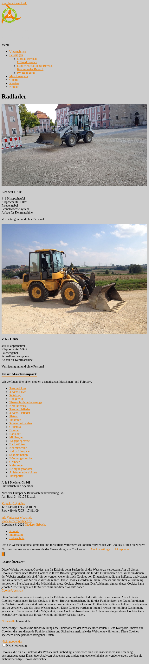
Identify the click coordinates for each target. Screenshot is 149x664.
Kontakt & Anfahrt (13, 503)
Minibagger (16, 437)
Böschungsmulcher (21, 458)
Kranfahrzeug (17, 405)
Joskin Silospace (19, 451)
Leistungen (16, 55)
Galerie (13, 79)
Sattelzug (15, 395)
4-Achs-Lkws (17, 391)
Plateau (13, 416)
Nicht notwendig (16, 645)
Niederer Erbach (15, 31)
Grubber (14, 461)
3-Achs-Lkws (17, 388)
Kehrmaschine (18, 447)
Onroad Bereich (27, 58)
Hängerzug (16, 398)
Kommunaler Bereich (30, 69)
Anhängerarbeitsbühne (23, 472)
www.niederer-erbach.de (17, 521)
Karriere (14, 83)
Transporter (16, 476)
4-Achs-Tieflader (19, 412)
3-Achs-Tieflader (19, 409)
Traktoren (15, 419)
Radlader (14, 433)
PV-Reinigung (26, 72)
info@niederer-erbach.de (17, 517)
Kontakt (14, 86)
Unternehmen (17, 51)
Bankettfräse (17, 444)
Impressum (16, 534)
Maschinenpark (18, 76)
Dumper (14, 430)
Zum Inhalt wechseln (14, 3)
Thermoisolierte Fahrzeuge (25, 402)
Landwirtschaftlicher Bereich (35, 65)
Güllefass (15, 426)
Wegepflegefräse (19, 440)
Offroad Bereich (27, 62)
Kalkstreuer (16, 465)
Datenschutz (16, 538)
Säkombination (18, 454)
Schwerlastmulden (20, 423)
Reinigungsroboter (20, 469)
